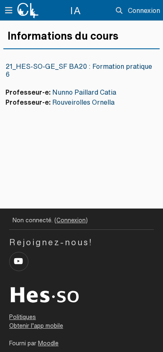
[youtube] (18, 261)
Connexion (144, 10)
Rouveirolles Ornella (83, 102)
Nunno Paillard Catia (84, 92)
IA (76, 10)
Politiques (22, 317)
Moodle (48, 343)
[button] (119, 10)
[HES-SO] (44, 294)
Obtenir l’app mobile (36, 326)
